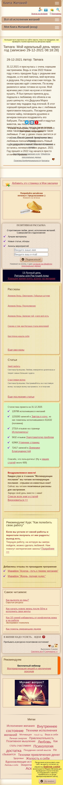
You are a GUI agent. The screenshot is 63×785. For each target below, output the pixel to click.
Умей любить (14, 366)
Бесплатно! (37, 144)
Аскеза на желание (39, 14)
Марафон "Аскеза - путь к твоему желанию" (33, 570)
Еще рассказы (16, 349)
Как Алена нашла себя (18, 336)
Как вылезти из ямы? (17, 600)
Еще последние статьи (21, 396)
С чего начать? (17, 137)
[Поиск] (58, 9)
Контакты (45, 161)
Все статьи (14, 144)
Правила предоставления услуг (26, 154)
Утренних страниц (28, 442)
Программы (56, 14)
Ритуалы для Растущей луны (31, 275)
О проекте (29, 137)
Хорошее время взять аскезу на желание (31, 278)
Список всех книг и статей (23, 496)
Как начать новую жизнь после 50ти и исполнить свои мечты (26, 610)
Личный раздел (40, 137)
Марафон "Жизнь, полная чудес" (27, 576)
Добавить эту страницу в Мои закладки (35, 183)
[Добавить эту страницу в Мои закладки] (51, 10)
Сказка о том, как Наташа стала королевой (28, 326)
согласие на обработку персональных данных (37, 265)
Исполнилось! (26, 144)
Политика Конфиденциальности (27, 161)
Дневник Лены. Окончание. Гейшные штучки (29, 296)
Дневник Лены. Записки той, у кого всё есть (28, 316)
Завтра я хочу (39, 416)
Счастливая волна (16, 380)
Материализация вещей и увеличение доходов (29, 670)
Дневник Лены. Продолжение (22, 306)
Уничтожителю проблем (40, 437)
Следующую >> (51, 651)
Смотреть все (37, 651)
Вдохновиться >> (18, 500)
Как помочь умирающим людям (23, 628)
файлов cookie (51, 766)
